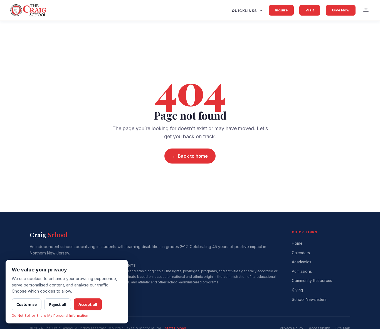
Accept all (87, 304)
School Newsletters (309, 299)
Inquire (281, 10)
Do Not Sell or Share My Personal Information (50, 315)
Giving (297, 290)
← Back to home (190, 156)
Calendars (301, 253)
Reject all (57, 304)
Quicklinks (244, 11)
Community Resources (312, 280)
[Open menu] (366, 10)
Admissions (302, 271)
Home (297, 243)
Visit (309, 10)
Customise (26, 304)
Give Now (340, 10)
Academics (301, 262)
